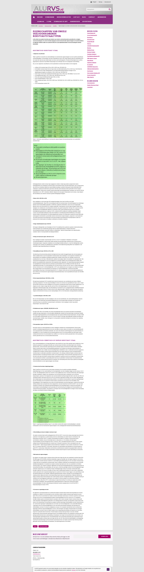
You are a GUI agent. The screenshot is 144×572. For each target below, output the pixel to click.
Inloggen (94, 1)
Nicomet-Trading (91, 52)
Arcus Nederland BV (92, 35)
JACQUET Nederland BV (93, 45)
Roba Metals (90, 60)
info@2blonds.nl (36, 554)
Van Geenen (90, 71)
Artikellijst (55, 25)
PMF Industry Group (92, 58)
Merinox (89, 48)
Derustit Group (90, 39)
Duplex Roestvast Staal (92, 85)
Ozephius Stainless (91, 54)
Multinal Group (90, 50)
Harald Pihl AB (90, 41)
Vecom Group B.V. (91, 75)
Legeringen (90, 87)
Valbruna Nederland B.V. (93, 68)
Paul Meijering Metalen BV (93, 56)
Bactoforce (90, 37)
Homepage (40, 25)
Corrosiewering (91, 83)
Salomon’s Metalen (91, 62)
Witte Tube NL (90, 77)
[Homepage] (73, 9)
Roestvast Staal (48, 25)
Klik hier (74, 570)
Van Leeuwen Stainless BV (93, 73)
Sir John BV (90, 64)
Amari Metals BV (91, 33)
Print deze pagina (44, 526)
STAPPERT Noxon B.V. (92, 66)
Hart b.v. (89, 43)
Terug (35, 526)
